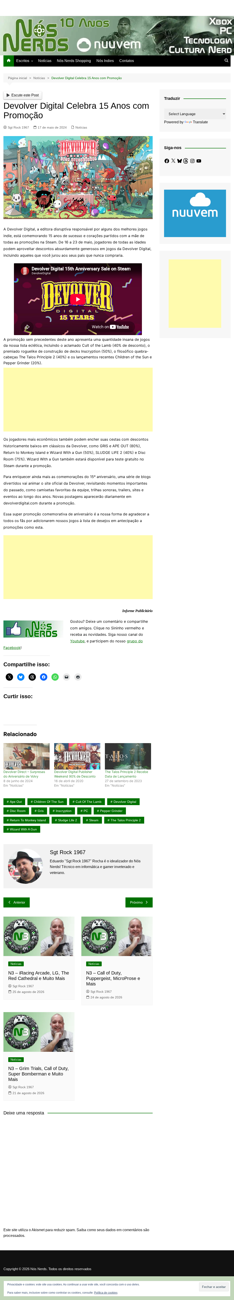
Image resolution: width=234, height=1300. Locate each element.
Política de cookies (105, 1292)
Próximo (136, 902)
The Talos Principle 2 (126, 820)
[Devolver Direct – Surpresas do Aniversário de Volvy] (26, 756)
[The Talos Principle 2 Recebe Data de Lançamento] (128, 756)
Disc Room (18, 811)
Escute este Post (25, 95)
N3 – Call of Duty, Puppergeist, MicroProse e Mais (113, 978)
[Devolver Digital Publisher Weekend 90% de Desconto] (77, 756)
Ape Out (16, 802)
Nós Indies (105, 61)
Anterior (19, 902)
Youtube (77, 641)
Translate (200, 122)
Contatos (126, 61)
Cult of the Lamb (88, 802)
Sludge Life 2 (67, 820)
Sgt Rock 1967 (18, 127)
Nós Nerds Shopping (74, 61)
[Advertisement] (78, 400)
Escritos (22, 61)
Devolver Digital (125, 802)
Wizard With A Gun (23, 829)
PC (86, 811)
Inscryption (64, 811)
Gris (41, 811)
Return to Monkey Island (28, 820)
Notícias (44, 61)
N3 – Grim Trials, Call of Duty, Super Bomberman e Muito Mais (38, 1074)
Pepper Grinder (111, 811)
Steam (93, 820)
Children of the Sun (49, 802)
